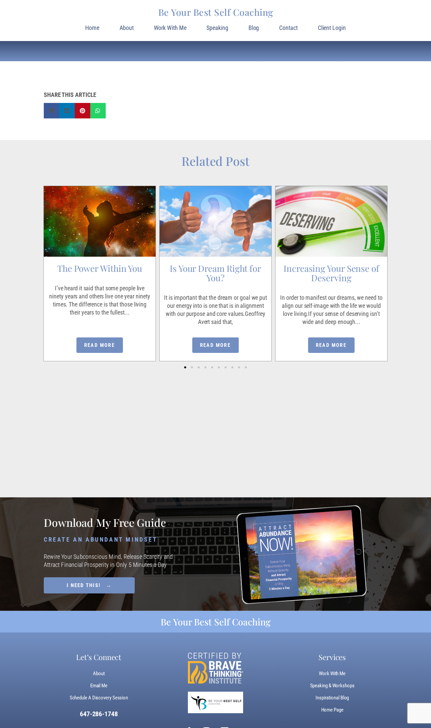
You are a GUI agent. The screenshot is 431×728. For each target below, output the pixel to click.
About (127, 27)
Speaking (217, 27)
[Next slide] (386, 250)
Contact (288, 27)
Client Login (332, 27)
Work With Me (170, 27)
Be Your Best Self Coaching (215, 12)
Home (92, 27)
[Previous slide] (44, 250)
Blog (253, 27)
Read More (99, 345)
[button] (185, 367)
